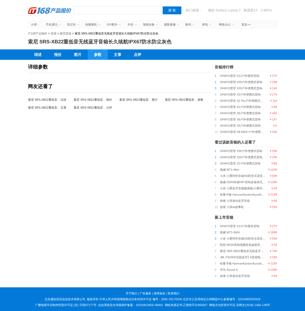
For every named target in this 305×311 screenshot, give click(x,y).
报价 (58, 55)
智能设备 (149, 24)
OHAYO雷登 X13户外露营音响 (239, 75)
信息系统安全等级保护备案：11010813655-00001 (130, 305)
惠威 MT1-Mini (229, 169)
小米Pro (266, 10)
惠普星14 (250, 10)
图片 (78, 55)
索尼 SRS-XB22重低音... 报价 (93, 99)
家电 (205, 24)
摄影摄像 (170, 24)
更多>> (246, 24)
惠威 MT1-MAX (230, 232)
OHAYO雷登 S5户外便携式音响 (240, 119)
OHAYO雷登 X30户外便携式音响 (241, 82)
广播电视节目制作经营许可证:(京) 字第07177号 (65, 305)
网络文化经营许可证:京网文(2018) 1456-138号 (239, 305)
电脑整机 (91, 24)
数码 (188, 24)
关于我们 (131, 293)
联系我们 (173, 293)
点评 (137, 55)
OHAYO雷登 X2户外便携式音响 (240, 107)
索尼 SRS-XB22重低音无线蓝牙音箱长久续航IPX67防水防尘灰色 (262, 251)
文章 (117, 55)
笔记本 (71, 24)
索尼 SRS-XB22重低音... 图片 (138, 99)
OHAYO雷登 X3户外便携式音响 (240, 94)
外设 (130, 24)
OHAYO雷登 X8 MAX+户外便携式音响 (244, 131)
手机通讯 (51, 24)
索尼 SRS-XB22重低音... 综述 (47, 99)
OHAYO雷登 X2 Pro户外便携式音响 (243, 100)
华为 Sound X (229, 269)
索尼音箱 (65, 33)
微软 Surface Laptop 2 (224, 10)
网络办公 (225, 24)
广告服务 (145, 293)
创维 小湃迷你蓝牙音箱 (235, 200)
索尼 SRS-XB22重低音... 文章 (47, 107)
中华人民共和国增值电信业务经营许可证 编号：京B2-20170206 (140, 299)
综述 (38, 55)
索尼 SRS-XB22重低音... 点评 (93, 107)
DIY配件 (112, 24)
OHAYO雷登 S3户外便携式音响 (240, 125)
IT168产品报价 (50, 13)
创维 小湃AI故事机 (232, 207)
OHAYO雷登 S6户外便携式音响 (240, 113)
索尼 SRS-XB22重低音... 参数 (184, 99)
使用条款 (159, 293)
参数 (97, 55)
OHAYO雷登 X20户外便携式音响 (241, 88)
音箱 (53, 33)
